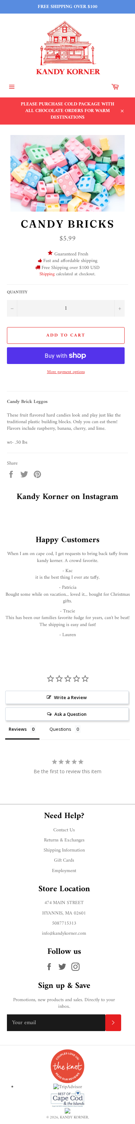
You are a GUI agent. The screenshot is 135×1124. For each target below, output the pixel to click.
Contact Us (64, 830)
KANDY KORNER (74, 1117)
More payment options (66, 372)
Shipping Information (64, 850)
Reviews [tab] (18, 729)
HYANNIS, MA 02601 (64, 913)
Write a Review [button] (70, 697)
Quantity (17, 293)
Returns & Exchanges (64, 840)
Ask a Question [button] (70, 714)
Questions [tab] (60, 729)
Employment (64, 870)
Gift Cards (64, 860)
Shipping (47, 274)
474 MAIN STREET (64, 903)
